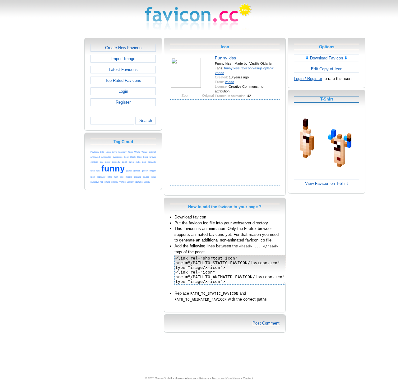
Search (145, 120)
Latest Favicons (123, 69)
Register (123, 102)
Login (123, 91)
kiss (237, 68)
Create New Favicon (123, 47)
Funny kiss (225, 57)
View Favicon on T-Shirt (326, 183)
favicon (246, 68)
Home (179, 378)
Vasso (229, 82)
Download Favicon (326, 58)
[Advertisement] (57, 131)
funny (228, 68)
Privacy (204, 378)
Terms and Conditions (226, 378)
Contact (248, 378)
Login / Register (308, 78)
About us (191, 378)
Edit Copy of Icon (326, 69)
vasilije (257, 68)
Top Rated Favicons (123, 80)
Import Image (123, 58)
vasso (219, 73)
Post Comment (266, 323)
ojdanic (268, 68)
